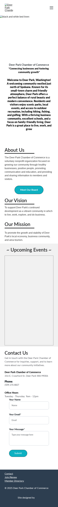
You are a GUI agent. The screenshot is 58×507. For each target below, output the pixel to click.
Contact (9, 474)
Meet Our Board (29, 190)
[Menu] (51, 7)
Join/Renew (11, 477)
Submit (18, 453)
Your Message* (17, 429)
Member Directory (14, 481)
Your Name (15, 400)
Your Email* (15, 414)
